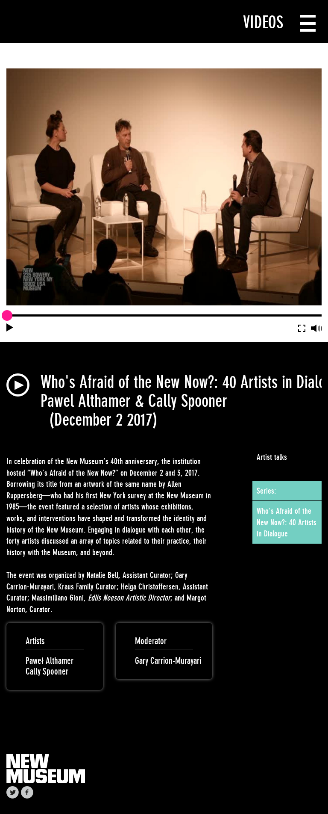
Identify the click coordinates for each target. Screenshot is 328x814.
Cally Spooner (47, 671)
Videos (263, 22)
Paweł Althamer (49, 660)
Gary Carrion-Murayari (168, 660)
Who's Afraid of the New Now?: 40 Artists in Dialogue (286, 522)
